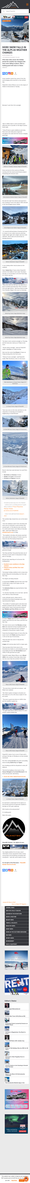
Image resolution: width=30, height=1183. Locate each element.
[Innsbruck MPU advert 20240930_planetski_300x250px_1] (16, 960)
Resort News (10, 920)
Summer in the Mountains (14, 913)
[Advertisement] (15, 887)
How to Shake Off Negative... (19, 904)
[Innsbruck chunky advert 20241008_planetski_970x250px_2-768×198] (15, 280)
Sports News (10, 938)
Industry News (10, 926)
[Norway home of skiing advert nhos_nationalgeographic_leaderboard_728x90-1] (15, 17)
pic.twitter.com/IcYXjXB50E (11, 510)
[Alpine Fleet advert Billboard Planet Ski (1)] (15, 140)
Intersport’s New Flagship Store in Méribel (14, 1057)
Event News (9, 929)
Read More (14, 1180)
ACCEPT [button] (21, 1180)
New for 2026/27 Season (13, 910)
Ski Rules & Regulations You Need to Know (15, 1032)
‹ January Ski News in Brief (9, 902)
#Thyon (14, 506)
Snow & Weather (7, 20)
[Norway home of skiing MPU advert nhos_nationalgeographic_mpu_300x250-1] (16, 1124)
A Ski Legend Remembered (12, 1009)
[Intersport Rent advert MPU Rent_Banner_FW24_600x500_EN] (17, 984)
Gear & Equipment (11, 944)
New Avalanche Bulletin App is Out (15, 1082)
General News (10, 907)
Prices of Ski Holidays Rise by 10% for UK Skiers (16, 1048)
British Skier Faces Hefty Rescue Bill (15, 1016)
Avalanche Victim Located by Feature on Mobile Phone (16, 1024)
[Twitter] (6, 72)
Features (8, 935)
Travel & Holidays (11, 923)
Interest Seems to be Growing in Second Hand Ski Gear (16, 1066)
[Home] (10, 4)
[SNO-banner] (15, 846)
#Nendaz (6, 508)
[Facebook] (3, 72)
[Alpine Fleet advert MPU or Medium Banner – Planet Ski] (17, 1099)
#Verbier (11, 508)
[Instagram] (9, 72)
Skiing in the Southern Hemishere (16, 932)
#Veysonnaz (20, 506)
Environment (10, 941)
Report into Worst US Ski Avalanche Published (15, 1074)
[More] (12, 72)
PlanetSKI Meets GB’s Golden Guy (14, 1041)
